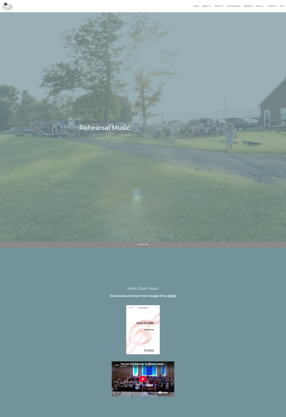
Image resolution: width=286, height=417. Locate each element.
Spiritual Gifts (142, 244)
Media (259, 6)
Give (282, 6)
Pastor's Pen (233, 6)
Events (218, 6)
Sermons (248, 6)
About (205, 6)
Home (196, 6)
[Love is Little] (143, 329)
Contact (271, 6)
